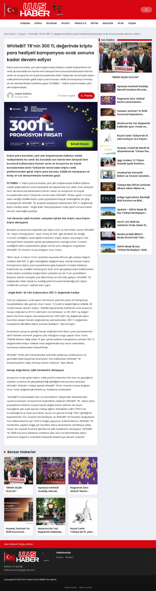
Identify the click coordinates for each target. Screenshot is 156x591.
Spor (121, 23)
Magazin (108, 23)
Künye (59, 557)
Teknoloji (80, 23)
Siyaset (65, 23)
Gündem (25, 23)
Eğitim (94, 23)
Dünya (38, 23)
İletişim (70, 557)
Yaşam (132, 23)
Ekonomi (51, 23)
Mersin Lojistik (85, 587)
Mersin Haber (70, 587)
